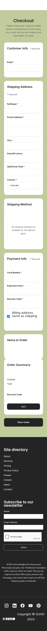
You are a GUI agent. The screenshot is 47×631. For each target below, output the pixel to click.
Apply (23, 406)
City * (10, 140)
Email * (10, 62)
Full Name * (12, 104)
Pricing (7, 466)
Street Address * (15, 117)
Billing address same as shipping (24, 314)
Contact (8, 489)
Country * (12, 180)
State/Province (14, 154)
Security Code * (15, 299)
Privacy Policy (11, 470)
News (7, 484)
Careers (8, 480)
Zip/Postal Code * (16, 167)
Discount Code (14, 395)
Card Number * (14, 273)
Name (6, 511)
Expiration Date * (15, 286)
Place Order (23, 422)
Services (8, 461)
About (7, 456)
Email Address (10, 522)
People (7, 475)
